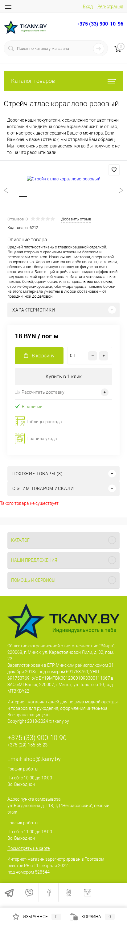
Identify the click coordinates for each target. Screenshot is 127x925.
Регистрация (110, 6)
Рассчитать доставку (43, 392)
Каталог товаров (33, 81)
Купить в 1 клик (64, 377)
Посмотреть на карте (28, 848)
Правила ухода (42, 438)
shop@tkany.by (42, 759)
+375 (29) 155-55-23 (27, 745)
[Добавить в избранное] (114, 169)
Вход (88, 6)
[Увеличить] (63, 178)
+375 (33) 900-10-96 (100, 23)
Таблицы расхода (44, 421)
